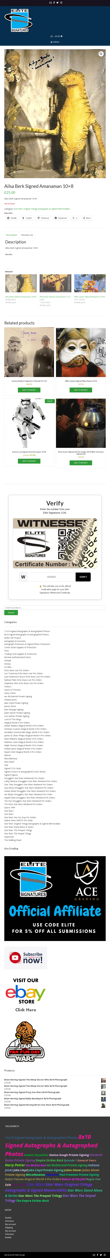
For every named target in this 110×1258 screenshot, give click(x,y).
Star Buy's (9, 810)
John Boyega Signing (13, 709)
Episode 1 (70, 1160)
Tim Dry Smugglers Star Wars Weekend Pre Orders (27, 801)
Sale (6, 765)
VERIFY (83, 577)
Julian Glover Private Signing (17, 712)
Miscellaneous (10, 758)
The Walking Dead (12, 840)
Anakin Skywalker (36, 1155)
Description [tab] (11, 234)
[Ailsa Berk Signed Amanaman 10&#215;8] (21, 283)
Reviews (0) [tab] (27, 234)
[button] (101, 53)
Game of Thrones (12, 689)
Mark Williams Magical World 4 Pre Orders (23, 738)
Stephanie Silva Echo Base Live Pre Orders (24, 683)
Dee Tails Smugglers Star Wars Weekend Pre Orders (28, 784)
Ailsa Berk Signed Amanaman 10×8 (20, 296)
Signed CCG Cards (12, 768)
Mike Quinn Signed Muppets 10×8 (89, 296)
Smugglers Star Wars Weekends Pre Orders (24, 778)
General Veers (86, 1160)
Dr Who (7, 667)
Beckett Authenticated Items (17, 657)
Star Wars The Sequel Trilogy (17, 833)
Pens (6, 650)
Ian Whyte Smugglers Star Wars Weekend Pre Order (28, 794)
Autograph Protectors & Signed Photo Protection (27, 644)
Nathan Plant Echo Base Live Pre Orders (23, 680)
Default (7, 660)
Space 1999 (9, 807)
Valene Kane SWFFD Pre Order (18, 820)
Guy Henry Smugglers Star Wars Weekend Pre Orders (29, 787)
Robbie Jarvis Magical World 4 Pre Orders (23, 748)
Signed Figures (11, 775)
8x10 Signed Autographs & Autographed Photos (26, 634)
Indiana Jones (10, 699)
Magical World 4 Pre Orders (17, 722)
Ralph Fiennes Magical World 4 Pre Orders (23, 745)
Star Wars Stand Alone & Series (18, 827)
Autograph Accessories (15, 641)
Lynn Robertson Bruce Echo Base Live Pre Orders (27, 676)
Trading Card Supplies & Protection (20, 654)
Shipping (9, 1227)
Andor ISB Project (12, 637)
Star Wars (8, 814)
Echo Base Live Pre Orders (16, 670)
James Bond (10, 706)
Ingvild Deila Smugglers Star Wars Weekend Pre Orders (29, 797)
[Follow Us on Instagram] (61, 2)
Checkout (9, 1221)
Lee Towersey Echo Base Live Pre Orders (23, 673)
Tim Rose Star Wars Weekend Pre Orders (23, 804)
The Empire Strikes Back (32, 1201)
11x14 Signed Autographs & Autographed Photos (27, 631)
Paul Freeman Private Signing (79, 1175)
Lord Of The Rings (12, 719)
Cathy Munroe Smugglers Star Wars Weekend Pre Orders (30, 781)
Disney (7, 663)
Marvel (7, 755)
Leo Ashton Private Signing (16, 716)
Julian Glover (72, 1170)
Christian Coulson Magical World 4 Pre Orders (25, 729)
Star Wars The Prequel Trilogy (18, 830)
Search (11, 612)
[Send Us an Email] (50, 2)
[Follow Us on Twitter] (57, 2)
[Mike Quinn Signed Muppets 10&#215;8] (90, 283)
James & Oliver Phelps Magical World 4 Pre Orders (27, 735)
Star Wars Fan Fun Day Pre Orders (20, 817)
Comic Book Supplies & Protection (20, 647)
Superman (9, 836)
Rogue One (93, 1179)
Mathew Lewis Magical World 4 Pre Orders (24, 742)
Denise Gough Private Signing (69, 1155)
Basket (8, 1217)
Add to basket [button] (29, 390)
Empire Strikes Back (49, 1160)
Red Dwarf (9, 761)
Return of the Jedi (74, 1179)
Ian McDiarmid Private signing (18, 696)
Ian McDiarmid (35, 1165)
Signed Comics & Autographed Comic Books (25, 771)
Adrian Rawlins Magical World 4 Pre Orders (24, 725)
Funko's (7, 686)
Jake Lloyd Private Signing (16, 703)
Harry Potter (10, 693)
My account (10, 1224)
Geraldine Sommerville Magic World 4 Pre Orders (27, 732)
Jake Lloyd (20, 1170)
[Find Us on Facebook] (54, 2)
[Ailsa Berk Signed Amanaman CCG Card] (55, 283)
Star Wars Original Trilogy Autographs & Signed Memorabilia (42, 208)
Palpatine (52, 1175)
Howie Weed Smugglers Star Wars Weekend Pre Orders (30, 791)
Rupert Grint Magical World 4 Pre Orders (23, 752)
